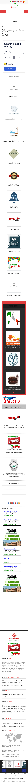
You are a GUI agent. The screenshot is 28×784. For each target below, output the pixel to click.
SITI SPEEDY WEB (14, 229)
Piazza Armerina (9, 696)
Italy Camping (14, 725)
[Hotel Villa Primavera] (14, 359)
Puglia (21, 684)
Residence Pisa (12, 709)
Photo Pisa (16, 706)
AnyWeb (3, 773)
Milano (22, 694)
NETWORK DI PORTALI (9, 751)
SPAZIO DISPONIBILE (13, 96)
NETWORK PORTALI (14, 273)
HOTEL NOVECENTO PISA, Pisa (14, 389)
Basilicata (9, 680)
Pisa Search (10, 708)
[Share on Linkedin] (13, 503)
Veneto (13, 687)
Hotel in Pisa (16, 708)
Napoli (3, 696)
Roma (6, 694)
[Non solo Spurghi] (14, 153)
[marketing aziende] (14, 87)
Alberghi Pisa (5, 709)
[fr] (17, 1)
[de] (21, 1)
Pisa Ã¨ (17, 711)
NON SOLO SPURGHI (14, 163)
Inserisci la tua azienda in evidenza (14, 98)
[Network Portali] (14, 263)
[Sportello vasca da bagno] (14, 109)
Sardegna (4, 685)
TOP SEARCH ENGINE (14, 185)
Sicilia (8, 685)
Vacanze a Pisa (12, 711)
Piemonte (17, 684)
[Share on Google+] (12, 503)
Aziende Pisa (11, 706)
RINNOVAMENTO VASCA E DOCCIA (14, 142)
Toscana (12, 685)
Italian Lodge (17, 721)
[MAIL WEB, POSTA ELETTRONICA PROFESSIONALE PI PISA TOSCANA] (17, 764)
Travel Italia (8, 723)
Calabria (13, 680)
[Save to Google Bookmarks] (10, 503)
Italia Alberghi (15, 723)
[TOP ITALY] (14, 319)
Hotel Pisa (22, 708)
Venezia (14, 694)
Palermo (18, 694)
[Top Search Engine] (14, 175)
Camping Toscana (6, 725)
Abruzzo (4, 680)
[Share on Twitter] (17, 503)
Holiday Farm (11, 721)
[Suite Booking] (14, 197)
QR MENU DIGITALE (14, 251)
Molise (9, 684)
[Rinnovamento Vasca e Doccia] (14, 131)
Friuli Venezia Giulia (11, 682)
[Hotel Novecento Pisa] (14, 379)
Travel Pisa (4, 708)
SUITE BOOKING (14, 207)
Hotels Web (5, 721)
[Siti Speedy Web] (14, 219)
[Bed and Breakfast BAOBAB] (14, 337)
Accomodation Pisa (20, 709)
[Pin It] (15, 503)
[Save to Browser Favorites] (19, 503)
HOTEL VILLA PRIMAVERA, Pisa (14, 369)
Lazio (17, 682)
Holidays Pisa (5, 711)
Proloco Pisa (15, 705)
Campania (18, 680)
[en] (14, 1)
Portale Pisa (4, 706)
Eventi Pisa (21, 705)
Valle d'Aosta (9, 687)
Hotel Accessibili (12, 726)
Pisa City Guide (8, 705)
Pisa (4, 694)
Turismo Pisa (22, 706)
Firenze (10, 694)
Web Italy (20, 723)
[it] (11, 1)
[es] (24, 1)
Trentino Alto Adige (19, 685)
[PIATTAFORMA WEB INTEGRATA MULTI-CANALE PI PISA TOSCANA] (9, 764)
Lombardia (4, 684)
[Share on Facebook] (8, 503)
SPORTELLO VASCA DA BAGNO (14, 120)
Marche (12, 684)
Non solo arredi (20, 726)
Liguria (20, 682)
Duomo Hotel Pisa (9, 712)
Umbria (3, 687)
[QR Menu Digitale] (14, 241)
